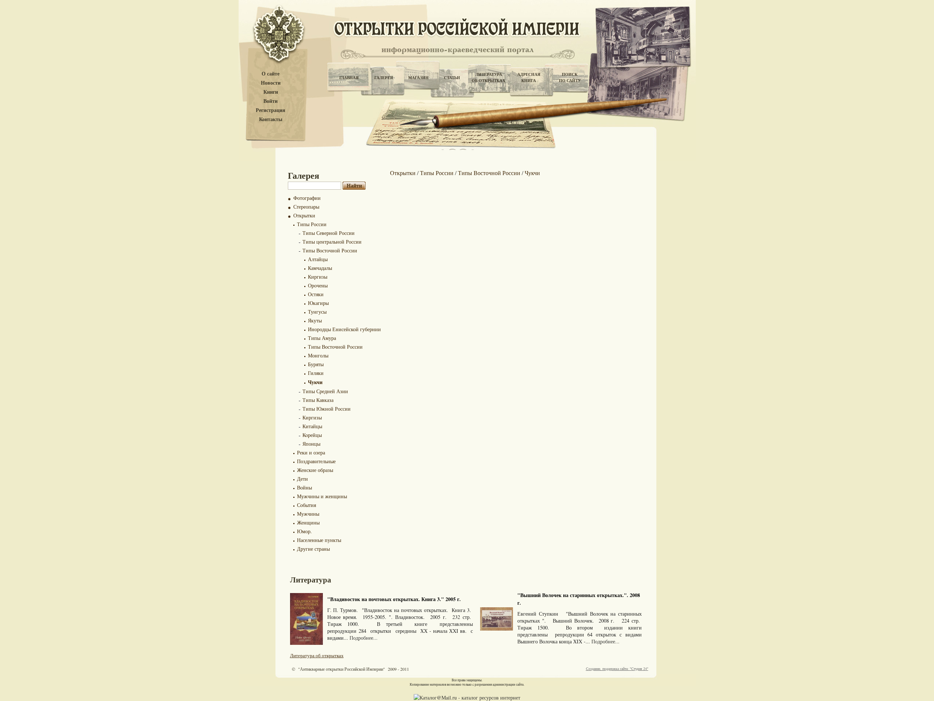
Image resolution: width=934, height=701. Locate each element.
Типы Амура (322, 337)
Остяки (316, 294)
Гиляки (316, 372)
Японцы (311, 443)
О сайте (270, 74)
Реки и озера (311, 452)
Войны (304, 487)
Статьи (452, 77)
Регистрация (270, 110)
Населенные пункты (319, 540)
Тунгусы (317, 311)
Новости (271, 83)
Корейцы (312, 434)
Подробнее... (364, 637)
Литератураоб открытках (488, 77)
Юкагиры (318, 302)
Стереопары (306, 206)
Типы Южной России (326, 408)
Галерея (383, 77)
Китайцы (312, 426)
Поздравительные (316, 461)
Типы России (312, 224)
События (306, 504)
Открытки (304, 215)
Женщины (308, 522)
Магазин (418, 77)
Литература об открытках (317, 655)
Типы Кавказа (317, 399)
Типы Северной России (328, 232)
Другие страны (313, 548)
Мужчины (308, 513)
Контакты (270, 119)
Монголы (318, 355)
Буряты (316, 364)
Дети (302, 478)
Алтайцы (318, 259)
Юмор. (304, 531)
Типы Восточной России (329, 250)
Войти (270, 101)
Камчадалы (320, 267)
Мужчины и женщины (322, 496)
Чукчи (315, 382)
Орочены (318, 285)
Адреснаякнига (528, 77)
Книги (270, 92)
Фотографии (307, 197)
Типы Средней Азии (325, 391)
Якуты (315, 320)
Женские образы (315, 469)
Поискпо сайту (570, 77)
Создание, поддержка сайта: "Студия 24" (617, 668)
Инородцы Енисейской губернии (344, 329)
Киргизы (317, 276)
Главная (349, 77)
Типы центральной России (332, 241)
